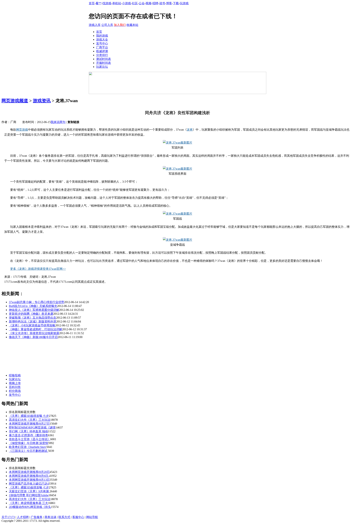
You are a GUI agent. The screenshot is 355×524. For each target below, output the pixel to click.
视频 (148, 3)
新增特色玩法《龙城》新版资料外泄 (32, 321)
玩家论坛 (102, 66)
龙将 (190, 129)
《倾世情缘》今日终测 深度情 (28, 443)
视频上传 (15, 383)
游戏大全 (102, 39)
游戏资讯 (42, 100)
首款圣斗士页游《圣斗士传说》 (29, 439)
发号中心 (102, 43)
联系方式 (64, 517)
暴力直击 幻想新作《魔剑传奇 (28, 435)
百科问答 (15, 387)
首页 (92, 3)
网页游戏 (22, 129)
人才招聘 (23, 517)
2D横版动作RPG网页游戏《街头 (30, 506)
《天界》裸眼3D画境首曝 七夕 (29, 415)
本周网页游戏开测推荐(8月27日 (29, 423)
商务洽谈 (50, 517)
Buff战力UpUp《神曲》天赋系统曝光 (33, 306)
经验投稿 (15, 375)
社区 (135, 3)
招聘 (155, 3)
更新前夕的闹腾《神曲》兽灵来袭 (31, 313)
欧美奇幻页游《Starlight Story (27, 447)
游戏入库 (95, 24)
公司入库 (107, 24)
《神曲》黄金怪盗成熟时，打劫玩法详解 (35, 329)
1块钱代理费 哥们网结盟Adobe (29, 495)
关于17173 (8, 517)
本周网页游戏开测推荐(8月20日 (29, 471)
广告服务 (37, 517)
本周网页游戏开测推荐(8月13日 (29, 479)
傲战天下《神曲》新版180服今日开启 (33, 337)
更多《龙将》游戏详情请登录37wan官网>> (38, 268)
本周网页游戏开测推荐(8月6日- (29, 475)
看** (99, 3)
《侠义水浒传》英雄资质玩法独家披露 (34, 333)
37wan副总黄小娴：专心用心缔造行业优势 (36, 302)
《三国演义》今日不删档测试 (28, 450)
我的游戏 (102, 35)
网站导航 (92, 517)
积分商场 (15, 390)
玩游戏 (184, 3)
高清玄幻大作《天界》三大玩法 (29, 419)
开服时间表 (103, 62)
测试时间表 (103, 59)
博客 (169, 3)
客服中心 (78, 517)
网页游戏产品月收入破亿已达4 (29, 483)
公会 (142, 3)
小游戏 (126, 3)
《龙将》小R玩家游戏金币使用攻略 (32, 325)
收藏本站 (132, 24)
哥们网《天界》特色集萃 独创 (28, 431)
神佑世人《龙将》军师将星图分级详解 (34, 309)
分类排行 (102, 55)
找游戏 (106, 3)
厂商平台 (102, 47)
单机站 (116, 3)
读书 (162, 3)
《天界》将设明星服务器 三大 (28, 503)
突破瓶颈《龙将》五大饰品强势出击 (32, 317)
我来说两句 (58, 122)
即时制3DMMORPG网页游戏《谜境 (32, 427)
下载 (176, 3)
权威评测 (102, 51)
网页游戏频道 (14, 100)
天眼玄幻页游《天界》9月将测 (29, 491)
